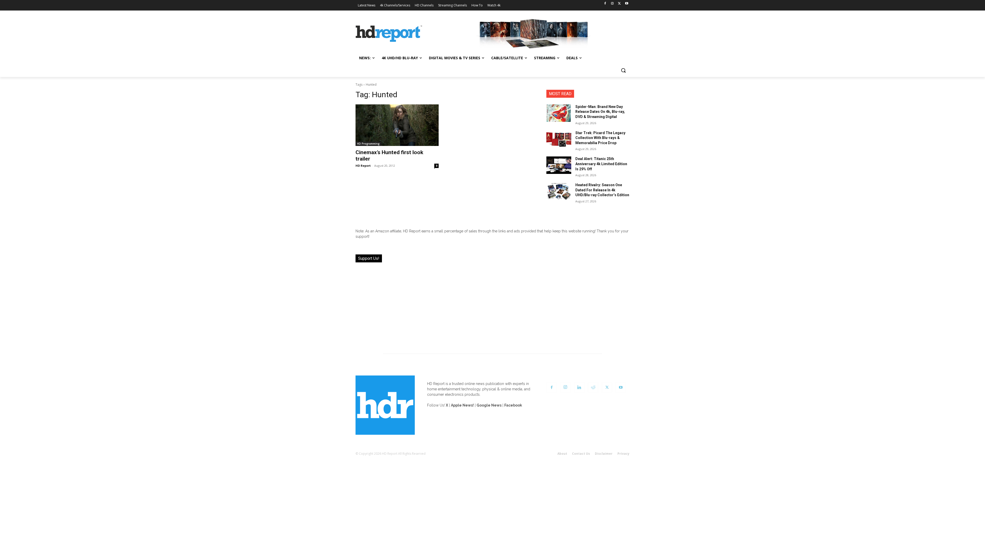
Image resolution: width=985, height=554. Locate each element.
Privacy (623, 453)
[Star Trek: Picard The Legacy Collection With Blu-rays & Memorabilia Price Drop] (558, 139)
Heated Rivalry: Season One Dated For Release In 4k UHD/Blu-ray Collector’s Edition (602, 190)
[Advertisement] (492, 305)
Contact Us (581, 453)
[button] (623, 70)
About (562, 453)
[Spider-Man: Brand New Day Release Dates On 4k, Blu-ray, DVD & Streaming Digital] (558, 113)
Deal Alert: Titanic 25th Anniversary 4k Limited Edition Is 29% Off (601, 164)
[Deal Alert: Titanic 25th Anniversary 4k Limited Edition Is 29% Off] (558, 165)
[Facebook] (605, 4)
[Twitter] (619, 4)
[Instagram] (612, 4)
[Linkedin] (579, 387)
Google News (489, 405)
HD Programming (368, 143)
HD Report (363, 165)
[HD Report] (389, 33)
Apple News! (462, 405)
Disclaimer (604, 453)
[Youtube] (626, 4)
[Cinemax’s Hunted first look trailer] (397, 125)
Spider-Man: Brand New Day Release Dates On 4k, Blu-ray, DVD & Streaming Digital (600, 112)
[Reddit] (593, 387)
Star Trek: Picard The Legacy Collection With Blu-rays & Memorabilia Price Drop (600, 138)
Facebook (513, 405)
